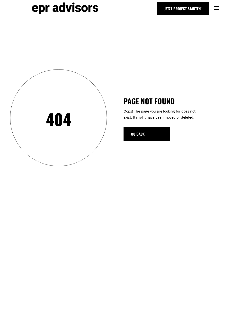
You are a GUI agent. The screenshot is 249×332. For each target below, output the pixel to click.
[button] (10, 321)
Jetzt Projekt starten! (183, 8)
